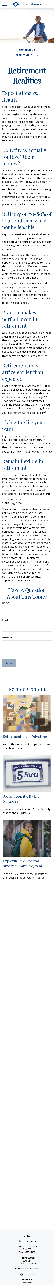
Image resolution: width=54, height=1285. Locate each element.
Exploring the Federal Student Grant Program (22, 863)
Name (5, 603)
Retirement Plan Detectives (25, 736)
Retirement (27, 1279)
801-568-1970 (30, 1241)
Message (7, 637)
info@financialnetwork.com (27, 1268)
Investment (27, 1282)
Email (5, 620)
